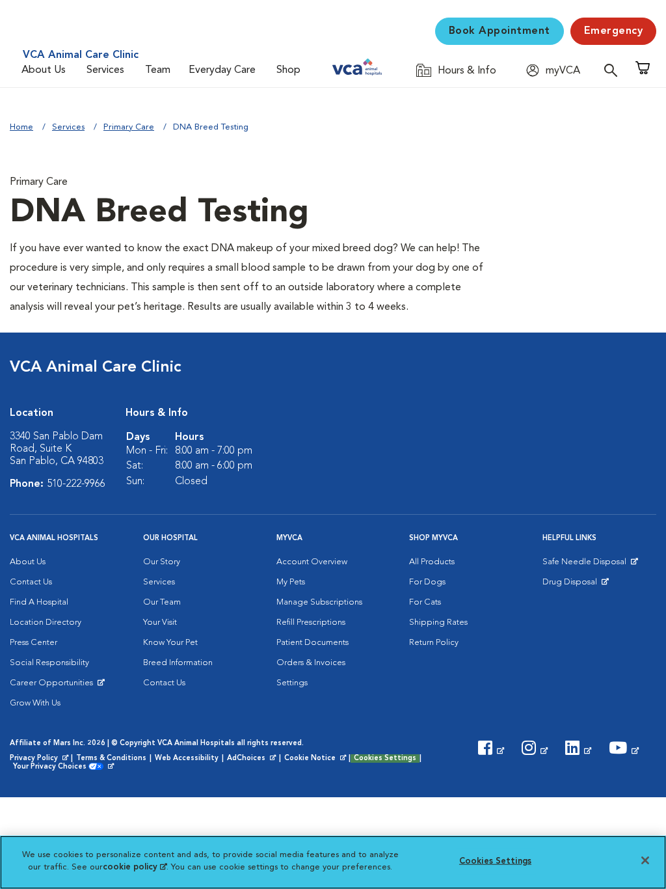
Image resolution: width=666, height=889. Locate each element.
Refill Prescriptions (310, 622)
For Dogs (427, 582)
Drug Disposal (575, 585)
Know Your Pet (170, 642)
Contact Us (31, 582)
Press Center (33, 642)
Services (105, 70)
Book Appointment (499, 31)
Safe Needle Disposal (586, 565)
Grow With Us (35, 703)
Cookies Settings (385, 758)
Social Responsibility (49, 663)
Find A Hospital (39, 602)
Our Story (161, 562)
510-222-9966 (76, 484)
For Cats (425, 602)
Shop (288, 70)
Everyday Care (222, 70)
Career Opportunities (54, 686)
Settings (292, 683)
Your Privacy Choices (53, 767)
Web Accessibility (187, 758)
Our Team (162, 602)
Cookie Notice (316, 759)
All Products (432, 562)
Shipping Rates (438, 622)
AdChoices (252, 759)
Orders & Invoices (310, 663)
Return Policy (434, 642)
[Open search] (614, 70)
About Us (43, 70)
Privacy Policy (40, 759)
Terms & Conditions (111, 758)
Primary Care (128, 127)
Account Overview (311, 562)
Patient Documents (312, 642)
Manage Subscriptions (319, 602)
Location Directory (45, 622)
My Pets (290, 582)
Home (21, 127)
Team (157, 70)
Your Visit (160, 622)
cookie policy (134, 867)
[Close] (645, 860)
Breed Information (178, 663)
